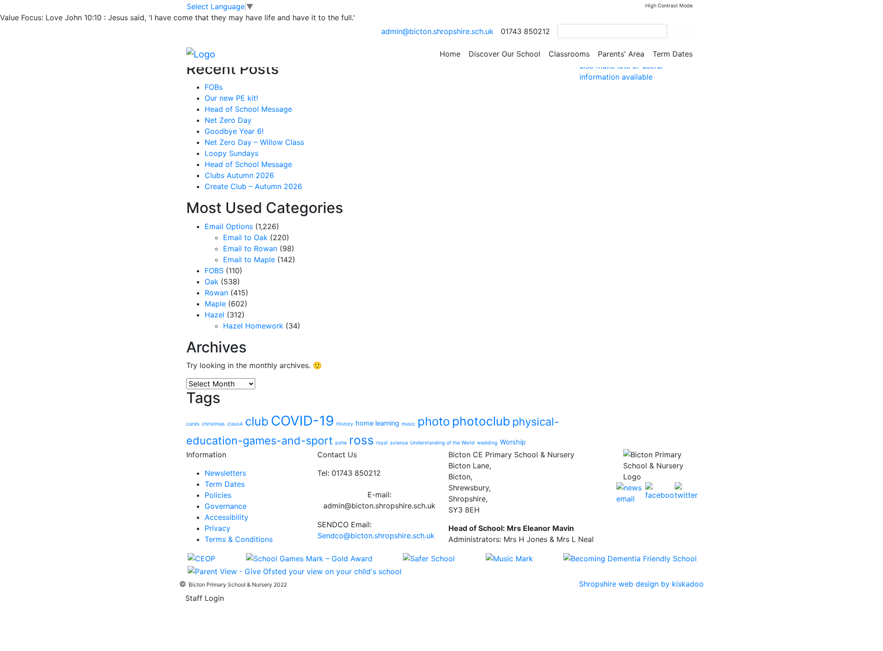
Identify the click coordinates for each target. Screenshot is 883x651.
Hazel (214, 314)
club (257, 421)
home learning (377, 423)
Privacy (217, 528)
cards (193, 424)
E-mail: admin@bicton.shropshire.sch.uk (379, 500)
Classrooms (569, 53)
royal (382, 443)
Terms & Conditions (239, 539)
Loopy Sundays (231, 153)
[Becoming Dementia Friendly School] (630, 557)
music (408, 424)
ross (361, 439)
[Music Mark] (509, 557)
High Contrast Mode (669, 6)
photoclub (481, 421)
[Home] (200, 53)
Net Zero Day (228, 120)
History (344, 424)
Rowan (216, 292)
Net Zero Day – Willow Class (254, 142)
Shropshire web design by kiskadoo (641, 583)
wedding (487, 443)
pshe (341, 443)
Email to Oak (245, 237)
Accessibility (226, 517)
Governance (226, 506)
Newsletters (225, 473)
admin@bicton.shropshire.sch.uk (437, 31)
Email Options (229, 226)
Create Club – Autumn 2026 (253, 186)
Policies (218, 495)
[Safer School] (429, 557)
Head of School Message (248, 109)
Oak (211, 281)
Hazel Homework (253, 325)
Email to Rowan (250, 248)
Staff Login (204, 598)
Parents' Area (621, 53)
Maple (215, 303)
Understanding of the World (442, 443)
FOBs (214, 87)
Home (450, 53)
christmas (213, 424)
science (399, 443)
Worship (513, 442)
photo (434, 421)
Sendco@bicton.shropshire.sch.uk (376, 535)
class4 (235, 424)
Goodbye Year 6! (234, 131)
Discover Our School (504, 53)
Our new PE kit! (231, 98)
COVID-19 (302, 421)
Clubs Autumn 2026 (239, 175)
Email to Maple (249, 259)
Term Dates (673, 53)
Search (682, 31)
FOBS (214, 270)
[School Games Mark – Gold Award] (309, 557)
